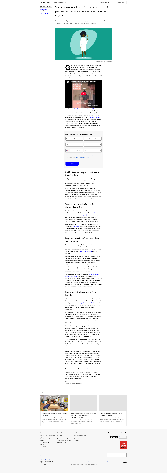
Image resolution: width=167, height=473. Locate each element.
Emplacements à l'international (47, 435)
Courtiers (59, 435)
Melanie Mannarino (43, 9)
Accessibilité (113, 461)
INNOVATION (68, 383)
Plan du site (119, 461)
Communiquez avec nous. (27, 471)
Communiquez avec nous (80, 435)
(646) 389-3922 (45, 459)
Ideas (48, 2)
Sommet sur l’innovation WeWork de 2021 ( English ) (85, 109)
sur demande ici (94, 117)
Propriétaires (60, 437)
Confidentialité (74, 461)
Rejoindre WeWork (104, 2)
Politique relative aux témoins (92, 461)
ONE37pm (76, 226)
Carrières (42, 440)
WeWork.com (120, 2)
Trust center (43, 446)
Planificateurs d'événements (64, 440)
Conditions (81, 461)
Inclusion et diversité (45, 438)
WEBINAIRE (79, 383)
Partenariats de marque (62, 442)
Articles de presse (44, 442)
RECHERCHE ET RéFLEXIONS (46, 6)
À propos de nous (44, 437)
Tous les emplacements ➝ (46, 456)
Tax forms (76, 440)
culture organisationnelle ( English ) (85, 303)
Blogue (42, 444)
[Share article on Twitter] (41, 13)
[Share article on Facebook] (43, 13)
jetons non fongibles (85, 251)
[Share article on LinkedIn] (45, 13)
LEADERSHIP (73, 383)
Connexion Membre (78, 437)
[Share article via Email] (47, 13)
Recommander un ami (62, 438)
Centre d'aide (77, 438)
